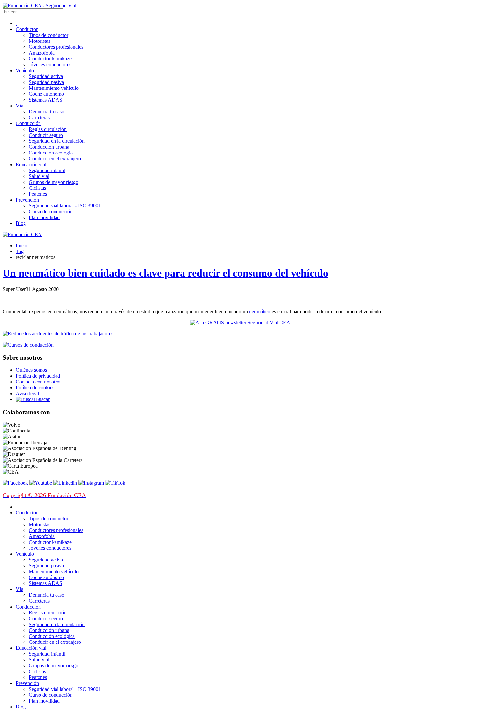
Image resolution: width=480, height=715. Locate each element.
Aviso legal (27, 393)
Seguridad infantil (47, 170)
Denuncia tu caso (46, 111)
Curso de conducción (50, 211)
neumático (259, 311)
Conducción (28, 123)
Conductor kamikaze (50, 58)
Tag (20, 251)
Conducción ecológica (52, 152)
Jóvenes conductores (50, 64)
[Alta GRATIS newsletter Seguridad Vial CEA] (240, 322)
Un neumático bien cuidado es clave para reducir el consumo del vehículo (165, 273)
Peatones (38, 194)
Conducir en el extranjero (55, 158)
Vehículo (25, 70)
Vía (19, 105)
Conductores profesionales (56, 47)
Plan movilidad (44, 217)
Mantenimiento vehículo (54, 88)
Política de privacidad (38, 376)
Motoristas (39, 41)
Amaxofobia (42, 53)
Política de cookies (35, 387)
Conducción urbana (49, 147)
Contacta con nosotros (38, 381)
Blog (21, 223)
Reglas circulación (48, 129)
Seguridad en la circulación (57, 141)
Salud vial (39, 176)
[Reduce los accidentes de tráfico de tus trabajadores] (240, 334)
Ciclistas (37, 188)
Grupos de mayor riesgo (53, 182)
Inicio (21, 245)
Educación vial (31, 164)
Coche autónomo (46, 94)
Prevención (27, 200)
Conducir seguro (46, 135)
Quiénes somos (31, 370)
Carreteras (39, 117)
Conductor (27, 29)
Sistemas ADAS (45, 100)
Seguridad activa (46, 76)
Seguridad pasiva (46, 82)
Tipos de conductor (48, 35)
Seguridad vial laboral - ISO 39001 (65, 205)
